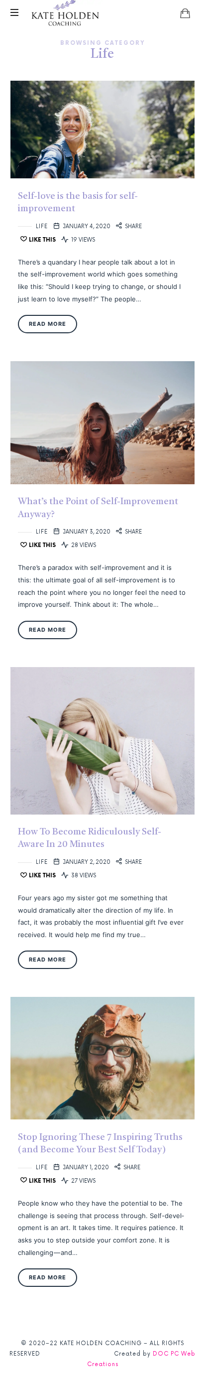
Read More (47, 323)
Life (42, 226)
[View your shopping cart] (185, 13)
